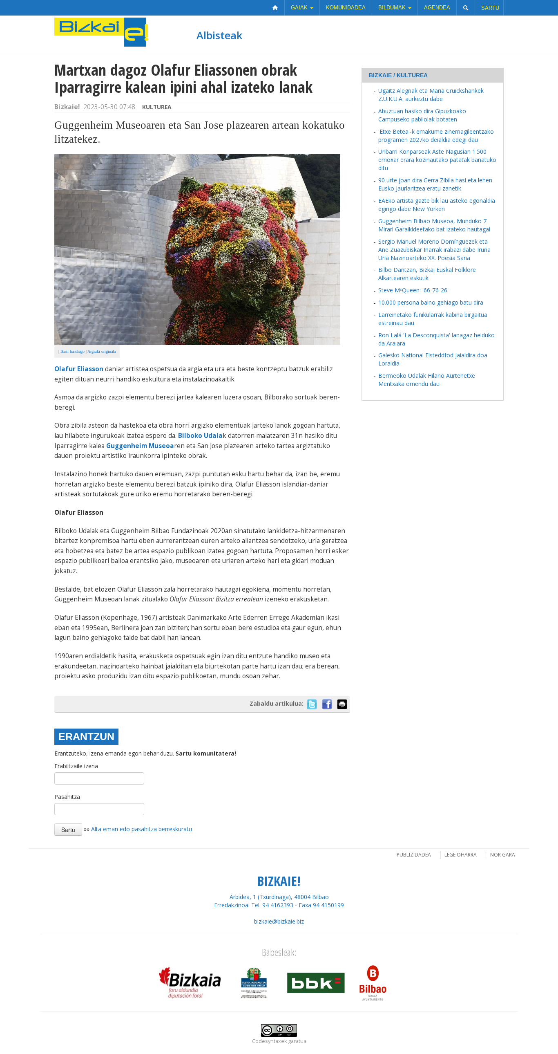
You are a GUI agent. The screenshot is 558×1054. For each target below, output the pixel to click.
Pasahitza (67, 797)
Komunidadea (346, 7)
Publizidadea (414, 854)
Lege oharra (460, 854)
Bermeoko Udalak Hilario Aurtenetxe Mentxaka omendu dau (426, 380)
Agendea (437, 7)
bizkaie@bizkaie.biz (279, 921)
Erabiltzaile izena (76, 766)
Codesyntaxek (269, 1041)
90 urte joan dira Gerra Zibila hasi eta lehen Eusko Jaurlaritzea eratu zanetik (435, 184)
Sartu (490, 8)
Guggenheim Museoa (140, 446)
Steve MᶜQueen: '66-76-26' (413, 290)
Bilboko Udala (200, 435)
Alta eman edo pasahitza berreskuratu (141, 828)
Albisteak (219, 35)
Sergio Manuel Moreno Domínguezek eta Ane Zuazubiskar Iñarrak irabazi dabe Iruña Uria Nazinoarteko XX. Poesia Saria (434, 250)
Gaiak (300, 7)
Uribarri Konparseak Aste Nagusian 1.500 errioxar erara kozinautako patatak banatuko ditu (437, 160)
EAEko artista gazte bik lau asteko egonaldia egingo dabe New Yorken (436, 205)
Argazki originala (101, 351)
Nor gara (502, 854)
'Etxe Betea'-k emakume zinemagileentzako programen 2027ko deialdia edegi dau (436, 136)
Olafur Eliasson (78, 369)
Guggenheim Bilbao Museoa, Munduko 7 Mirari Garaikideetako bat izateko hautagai (434, 225)
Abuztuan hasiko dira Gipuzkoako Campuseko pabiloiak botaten (422, 115)
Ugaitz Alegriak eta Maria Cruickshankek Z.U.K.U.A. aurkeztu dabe (431, 95)
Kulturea (157, 107)
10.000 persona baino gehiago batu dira (430, 302)
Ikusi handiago (72, 351)
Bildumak (392, 7)
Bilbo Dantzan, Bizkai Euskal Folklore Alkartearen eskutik (427, 274)
